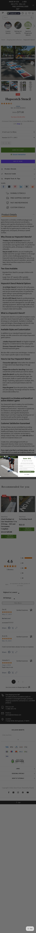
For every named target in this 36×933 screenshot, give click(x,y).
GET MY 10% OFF (27, 471)
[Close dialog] (35, 457)
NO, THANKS (27, 474)
